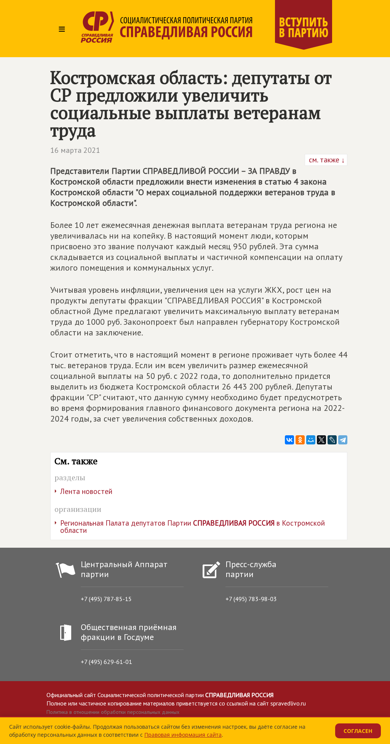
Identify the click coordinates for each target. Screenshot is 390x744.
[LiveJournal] (332, 439)
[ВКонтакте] (289, 439)
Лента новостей (86, 491)
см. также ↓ (326, 159)
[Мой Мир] (310, 439)
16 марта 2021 (75, 150)
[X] (321, 439)
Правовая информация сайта (183, 734)
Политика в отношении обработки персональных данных (112, 712)
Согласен (358, 730)
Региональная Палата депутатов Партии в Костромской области (192, 526)
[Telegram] (342, 439)
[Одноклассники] (300, 439)
